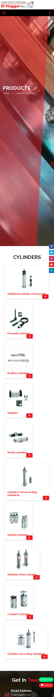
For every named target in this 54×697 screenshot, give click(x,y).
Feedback (48, 685)
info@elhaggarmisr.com (20, 695)
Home (6, 93)
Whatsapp (47, 680)
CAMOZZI (19, 93)
